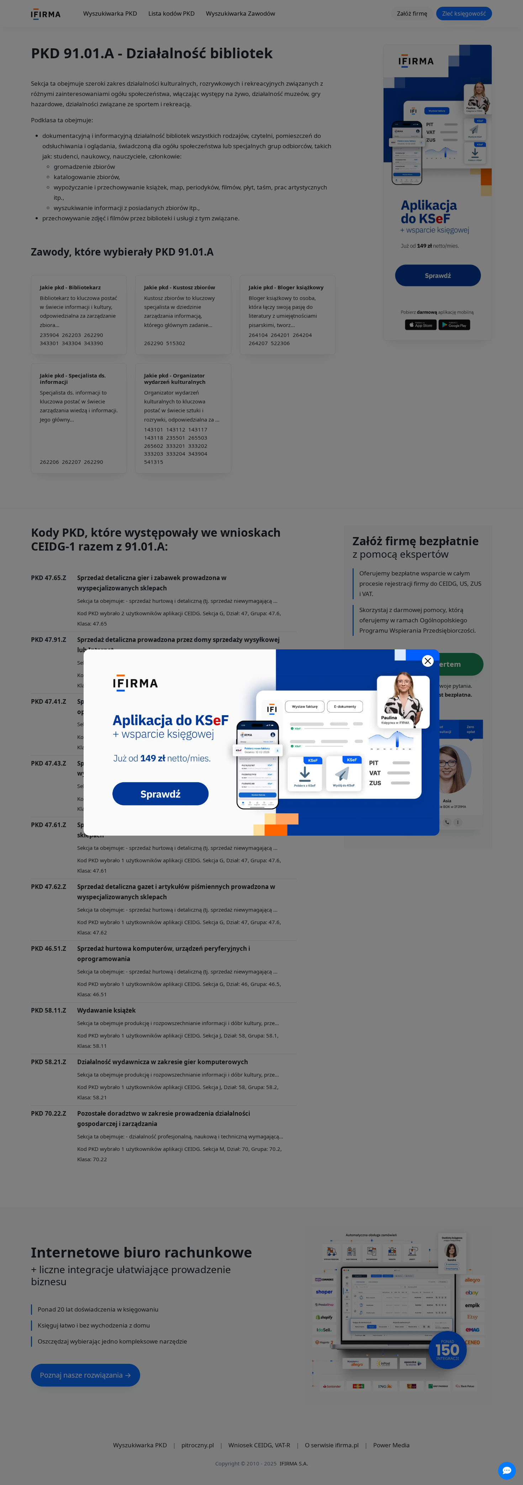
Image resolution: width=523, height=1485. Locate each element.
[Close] (428, 661)
